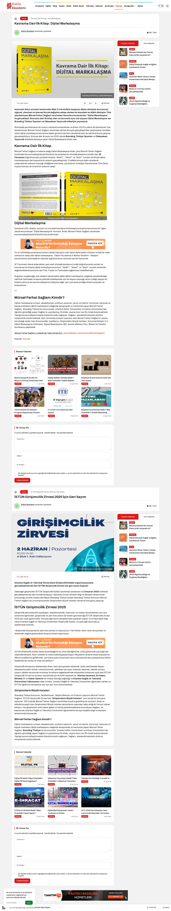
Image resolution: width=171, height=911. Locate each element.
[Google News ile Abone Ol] (22, 103)
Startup (26, 339)
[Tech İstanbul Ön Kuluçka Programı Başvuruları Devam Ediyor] (29, 402)
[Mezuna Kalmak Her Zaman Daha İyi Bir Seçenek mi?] (138, 52)
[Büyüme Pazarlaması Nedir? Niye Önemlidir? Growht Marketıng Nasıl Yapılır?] (96, 402)
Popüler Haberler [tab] (128, 43)
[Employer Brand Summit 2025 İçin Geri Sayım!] (96, 370)
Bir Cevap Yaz (22, 428)
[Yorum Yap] (84, 103)
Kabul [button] (29, 903)
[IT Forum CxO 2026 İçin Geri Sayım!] (63, 402)
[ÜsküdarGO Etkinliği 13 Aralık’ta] (96, 770)
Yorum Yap (152, 907)
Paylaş (166, 907)
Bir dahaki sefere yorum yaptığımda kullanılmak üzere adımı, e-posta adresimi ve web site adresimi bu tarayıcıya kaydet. (62, 474)
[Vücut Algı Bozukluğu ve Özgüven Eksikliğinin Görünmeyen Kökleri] (138, 101)
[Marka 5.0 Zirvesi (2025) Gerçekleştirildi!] (138, 89)
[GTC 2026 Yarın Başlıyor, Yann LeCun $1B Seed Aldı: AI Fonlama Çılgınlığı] (96, 802)
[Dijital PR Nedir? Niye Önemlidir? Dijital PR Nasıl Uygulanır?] (29, 770)
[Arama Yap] (167, 6)
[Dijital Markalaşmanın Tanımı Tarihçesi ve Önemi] (63, 802)
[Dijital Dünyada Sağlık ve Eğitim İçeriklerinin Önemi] (138, 64)
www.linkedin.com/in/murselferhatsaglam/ (84, 333)
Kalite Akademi (27, 31)
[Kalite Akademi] (16, 6)
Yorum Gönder (22, 480)
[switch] (160, 6)
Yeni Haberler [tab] (148, 43)
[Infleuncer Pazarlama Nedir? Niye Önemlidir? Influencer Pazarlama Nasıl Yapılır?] (63, 770)
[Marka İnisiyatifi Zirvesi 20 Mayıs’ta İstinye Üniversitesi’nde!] (29, 370)
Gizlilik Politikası (11, 903)
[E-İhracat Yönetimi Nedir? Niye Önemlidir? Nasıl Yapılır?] (29, 802)
